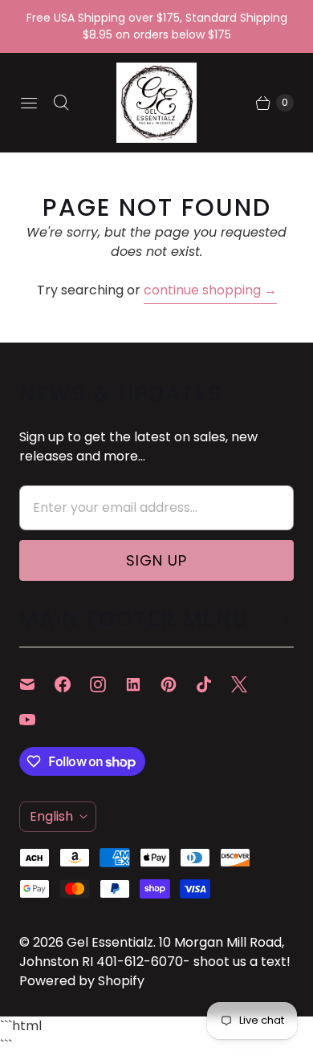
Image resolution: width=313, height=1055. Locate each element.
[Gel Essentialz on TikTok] (213, 684)
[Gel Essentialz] (156, 103)
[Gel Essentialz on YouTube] (37, 719)
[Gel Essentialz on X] (248, 684)
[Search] (61, 102)
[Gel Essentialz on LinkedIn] (143, 684)
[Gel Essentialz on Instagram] (107, 684)
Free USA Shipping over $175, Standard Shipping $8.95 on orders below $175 (156, 26)
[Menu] (29, 102)
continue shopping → (210, 290)
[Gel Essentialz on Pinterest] (178, 684)
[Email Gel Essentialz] (37, 684)
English (51, 816)
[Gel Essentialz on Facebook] (72, 684)
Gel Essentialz (110, 942)
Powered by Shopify (81, 981)
